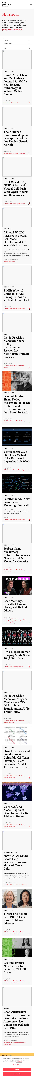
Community (7, 103)
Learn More (19, 1061)
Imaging (23, 619)
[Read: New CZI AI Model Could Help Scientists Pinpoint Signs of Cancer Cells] (17, 859)
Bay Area (6, 153)
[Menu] (31, 5)
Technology (21, 203)
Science (15, 203)
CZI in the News (15, 103)
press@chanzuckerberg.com (12, 30)
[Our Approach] (6, 4)
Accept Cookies (17, 1074)
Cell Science (7, 619)
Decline (17, 1069)
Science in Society (14, 934)
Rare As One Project (9, 621)
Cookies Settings (17, 1064)
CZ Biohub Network (9, 365)
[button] (17, 43)
